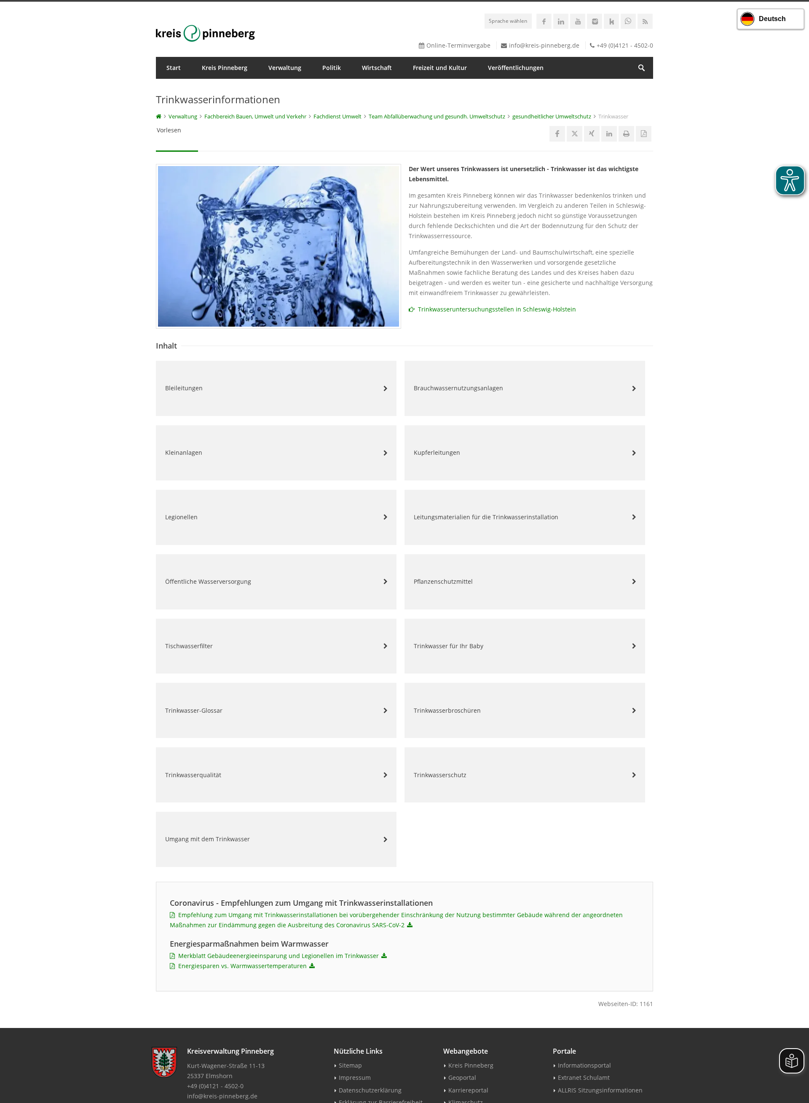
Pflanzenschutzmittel (443, 581)
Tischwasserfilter (189, 646)
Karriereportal (468, 1090)
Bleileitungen (184, 388)
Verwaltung (284, 68)
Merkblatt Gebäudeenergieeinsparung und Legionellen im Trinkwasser (277, 956)
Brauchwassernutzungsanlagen (458, 388)
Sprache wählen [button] (508, 20)
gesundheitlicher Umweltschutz (551, 116)
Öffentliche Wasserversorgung (208, 581)
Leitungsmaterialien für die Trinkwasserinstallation (486, 517)
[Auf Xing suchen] (592, 134)
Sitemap (350, 1065)
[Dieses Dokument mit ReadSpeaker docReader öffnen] (643, 134)
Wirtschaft (377, 68)
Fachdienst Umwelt (337, 116)
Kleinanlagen (183, 452)
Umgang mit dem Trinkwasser (207, 839)
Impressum (355, 1077)
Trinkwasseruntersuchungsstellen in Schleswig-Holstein (495, 309)
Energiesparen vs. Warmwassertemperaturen (241, 966)
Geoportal (462, 1077)
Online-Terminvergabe (458, 45)
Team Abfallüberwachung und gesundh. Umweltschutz (437, 116)
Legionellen (181, 517)
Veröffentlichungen (516, 68)
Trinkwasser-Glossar (193, 710)
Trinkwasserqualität (193, 775)
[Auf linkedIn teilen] (609, 134)
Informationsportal (584, 1065)
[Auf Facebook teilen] (557, 134)
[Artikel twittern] (574, 134)
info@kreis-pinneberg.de (544, 45)
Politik (331, 68)
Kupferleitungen (437, 452)
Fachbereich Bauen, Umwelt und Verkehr (255, 116)
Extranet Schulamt (584, 1077)
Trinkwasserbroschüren (447, 710)
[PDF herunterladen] (410, 925)
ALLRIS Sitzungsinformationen (600, 1090)
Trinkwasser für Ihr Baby (448, 646)
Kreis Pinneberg (224, 68)
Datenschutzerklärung (370, 1090)
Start (173, 68)
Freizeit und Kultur (440, 68)
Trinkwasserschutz (440, 775)
